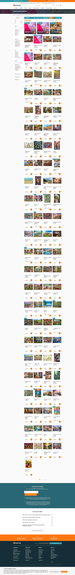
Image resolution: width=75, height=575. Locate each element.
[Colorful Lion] (38, 202)
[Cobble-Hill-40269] (28, 255)
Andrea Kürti (17, 69)
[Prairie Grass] (57, 308)
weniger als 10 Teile (18, 40)
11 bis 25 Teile (17, 41)
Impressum (52, 549)
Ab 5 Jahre (16, 53)
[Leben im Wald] (47, 96)
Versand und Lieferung (54, 555)
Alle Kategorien (15, 560)
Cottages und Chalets (16, 551)
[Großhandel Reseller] (61, 1)
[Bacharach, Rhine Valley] (57, 43)
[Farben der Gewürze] (38, 131)
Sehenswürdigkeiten (16, 553)
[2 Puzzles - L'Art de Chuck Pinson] (47, 379)
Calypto (16, 35)
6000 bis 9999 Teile (28, 557)
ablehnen (34, 572)
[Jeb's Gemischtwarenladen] (47, 273)
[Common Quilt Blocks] (57, 414)
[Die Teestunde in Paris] (47, 414)
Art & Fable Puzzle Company (17, 32)
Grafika (40, 558)
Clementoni (40, 552)
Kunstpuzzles (15, 550)
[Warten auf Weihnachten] (28, 220)
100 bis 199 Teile (28, 550)
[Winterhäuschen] (28, 237)
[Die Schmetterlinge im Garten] (57, 379)
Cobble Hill (40, 553)
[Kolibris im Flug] (38, 308)
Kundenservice (45, 504)
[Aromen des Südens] (28, 78)
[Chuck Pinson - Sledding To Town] (57, 432)
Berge (14, 552)
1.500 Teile (27, 554)
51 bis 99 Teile (17, 42)
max (21, 23)
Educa (40, 556)
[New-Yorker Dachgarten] (28, 308)
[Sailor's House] (57, 237)
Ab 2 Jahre (16, 51)
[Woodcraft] (28, 326)
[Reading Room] (38, 96)
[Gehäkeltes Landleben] (38, 78)
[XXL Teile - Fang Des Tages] (28, 361)
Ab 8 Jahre (16, 55)
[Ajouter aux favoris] (35, 23)
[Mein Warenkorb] (61, 5)
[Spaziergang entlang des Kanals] (57, 255)
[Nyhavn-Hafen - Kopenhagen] (47, 131)
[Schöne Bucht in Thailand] (38, 432)
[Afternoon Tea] (38, 414)
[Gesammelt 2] (47, 220)
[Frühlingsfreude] (28, 149)
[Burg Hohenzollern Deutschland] (47, 237)
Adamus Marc (17, 64)
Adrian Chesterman (17, 65)
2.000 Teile (27, 555)
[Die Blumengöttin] (57, 361)
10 (44, 479)
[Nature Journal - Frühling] (47, 361)
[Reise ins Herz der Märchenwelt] (28, 43)
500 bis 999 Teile (17, 45)
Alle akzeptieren (64, 571)
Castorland (40, 551)
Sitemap (52, 552)
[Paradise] (47, 308)
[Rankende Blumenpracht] (57, 202)
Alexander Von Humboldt (18, 67)
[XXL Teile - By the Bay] (38, 237)
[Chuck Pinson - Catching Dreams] (57, 184)
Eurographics (41, 557)
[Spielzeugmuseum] (28, 379)
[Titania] (47, 432)
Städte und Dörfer (16, 554)
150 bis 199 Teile (17, 44)
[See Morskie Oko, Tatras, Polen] (47, 184)
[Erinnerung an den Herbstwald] (57, 273)
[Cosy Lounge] (47, 43)
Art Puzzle (16, 33)
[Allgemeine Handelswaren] (47, 326)
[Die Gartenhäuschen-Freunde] (28, 273)
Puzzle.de (41, 497)
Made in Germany (16, 558)
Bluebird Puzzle (41, 550)
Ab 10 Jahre (16, 56)
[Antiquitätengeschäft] (47, 78)
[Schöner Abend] (38, 361)
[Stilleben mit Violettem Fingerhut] (57, 96)
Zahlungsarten (53, 556)
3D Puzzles (15, 557)
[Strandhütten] (28, 184)
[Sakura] (57, 149)
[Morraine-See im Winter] (47, 255)
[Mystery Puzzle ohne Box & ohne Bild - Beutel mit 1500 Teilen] (38, 43)
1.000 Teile (27, 553)
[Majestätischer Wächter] (57, 220)
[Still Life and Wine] (38, 379)
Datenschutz (53, 550)
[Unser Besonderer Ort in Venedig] (28, 414)
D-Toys (40, 555)
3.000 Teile (27, 556)
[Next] (46, 479)
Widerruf (52, 558)
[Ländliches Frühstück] (57, 78)
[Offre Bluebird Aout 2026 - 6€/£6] (43, 18)
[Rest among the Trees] (57, 326)
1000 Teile (16, 46)
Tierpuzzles (15, 549)
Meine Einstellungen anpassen (55, 571)
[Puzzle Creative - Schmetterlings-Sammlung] (38, 220)
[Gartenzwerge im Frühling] (38, 149)
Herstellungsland (53, 557)
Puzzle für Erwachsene (18, 57)
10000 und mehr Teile (29, 558)
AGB (51, 551)
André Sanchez (17, 70)
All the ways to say (17, 30)
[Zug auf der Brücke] (38, 326)
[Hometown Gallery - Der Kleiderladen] (28, 432)
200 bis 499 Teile (28, 551)
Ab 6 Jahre (16, 54)
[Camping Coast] (38, 255)
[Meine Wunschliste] (59, 5)
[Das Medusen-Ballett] (47, 149)
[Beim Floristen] (28, 131)
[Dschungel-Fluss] (38, 273)
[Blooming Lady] (38, 184)
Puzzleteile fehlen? (54, 554)
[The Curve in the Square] (28, 96)
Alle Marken (40, 560)
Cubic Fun (40, 554)
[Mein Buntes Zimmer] (57, 131)
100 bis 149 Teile (17, 43)
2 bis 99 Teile (27, 549)
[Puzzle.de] (17, 6)
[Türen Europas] (28, 202)
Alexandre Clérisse (17, 68)
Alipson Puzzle (17, 29)
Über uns (52, 553)
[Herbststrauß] (28, 467)
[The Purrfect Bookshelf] (47, 202)
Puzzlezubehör (15, 556)
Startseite (14, 14)
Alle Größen (27, 560)
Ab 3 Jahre (16, 52)
